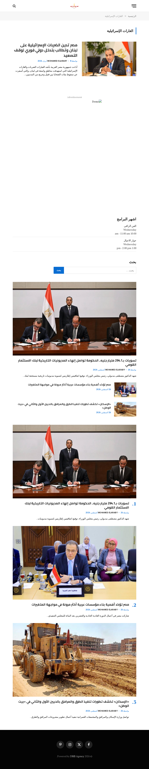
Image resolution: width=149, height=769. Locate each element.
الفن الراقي (130, 226)
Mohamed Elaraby (57, 61)
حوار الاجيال (130, 240)
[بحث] (15, 6)
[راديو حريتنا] (74, 6)
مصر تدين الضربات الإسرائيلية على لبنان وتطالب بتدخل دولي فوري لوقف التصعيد (45, 50)
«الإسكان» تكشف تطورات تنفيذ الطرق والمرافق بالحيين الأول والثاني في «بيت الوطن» (64, 405)
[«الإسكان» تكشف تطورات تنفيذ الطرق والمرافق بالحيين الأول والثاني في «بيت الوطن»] (125, 409)
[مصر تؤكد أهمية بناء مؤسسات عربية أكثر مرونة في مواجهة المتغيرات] (125, 389)
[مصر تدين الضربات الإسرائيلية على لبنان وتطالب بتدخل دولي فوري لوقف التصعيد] (109, 59)
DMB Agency (77, 756)
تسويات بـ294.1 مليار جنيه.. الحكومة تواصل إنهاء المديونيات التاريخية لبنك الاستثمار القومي (77, 362)
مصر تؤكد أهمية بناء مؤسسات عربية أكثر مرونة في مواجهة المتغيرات (69, 384)
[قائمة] (134, 6)
